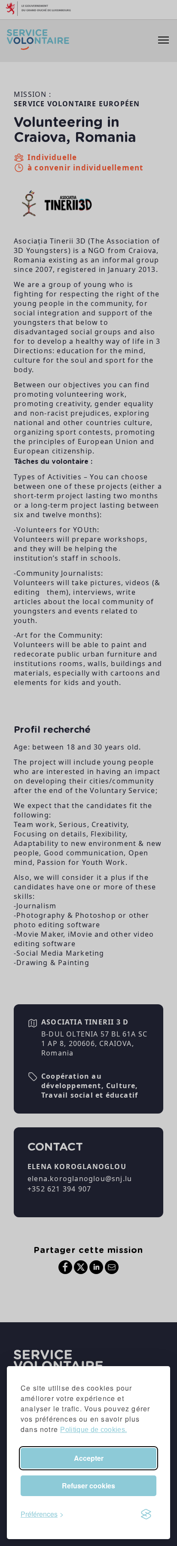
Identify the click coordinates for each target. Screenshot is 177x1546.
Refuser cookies (88, 1485)
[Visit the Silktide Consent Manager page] (146, 1514)
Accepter (89, 1458)
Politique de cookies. (93, 1429)
